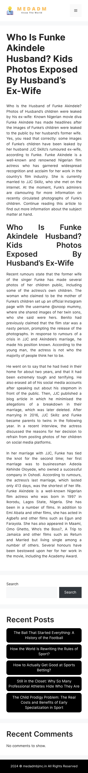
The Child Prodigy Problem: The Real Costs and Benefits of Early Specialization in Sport (44, 702)
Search (12, 584)
